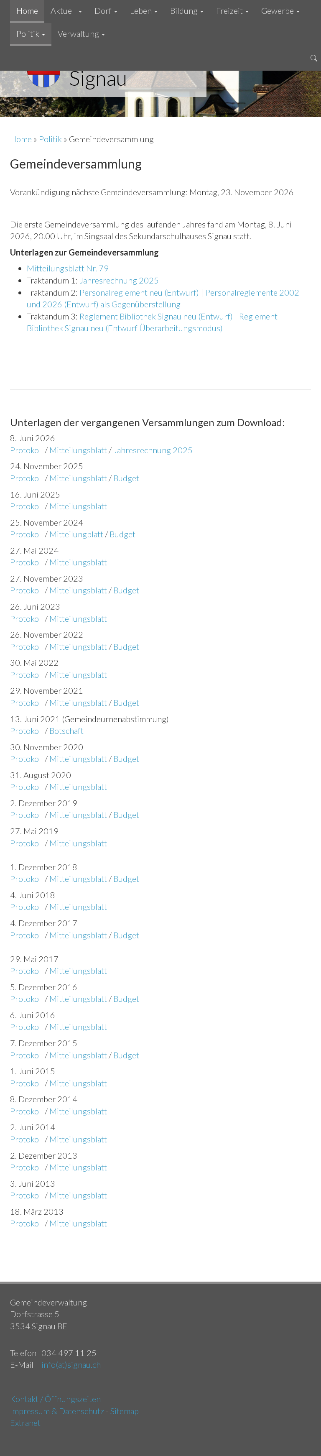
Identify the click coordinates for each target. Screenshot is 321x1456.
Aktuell (64, 10)
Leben (141, 10)
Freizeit (230, 10)
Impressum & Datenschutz (57, 1411)
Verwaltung (79, 33)
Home (27, 10)
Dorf (103, 10)
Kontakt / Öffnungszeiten (55, 1399)
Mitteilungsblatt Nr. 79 (68, 268)
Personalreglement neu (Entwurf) (139, 292)
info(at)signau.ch (71, 1364)
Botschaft (66, 730)
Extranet (25, 1423)
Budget (126, 478)
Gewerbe (278, 10)
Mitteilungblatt (76, 534)
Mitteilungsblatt (78, 450)
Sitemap (124, 1411)
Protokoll (26, 450)
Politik (28, 33)
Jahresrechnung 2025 (119, 280)
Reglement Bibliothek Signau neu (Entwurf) (156, 316)
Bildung (184, 10)
